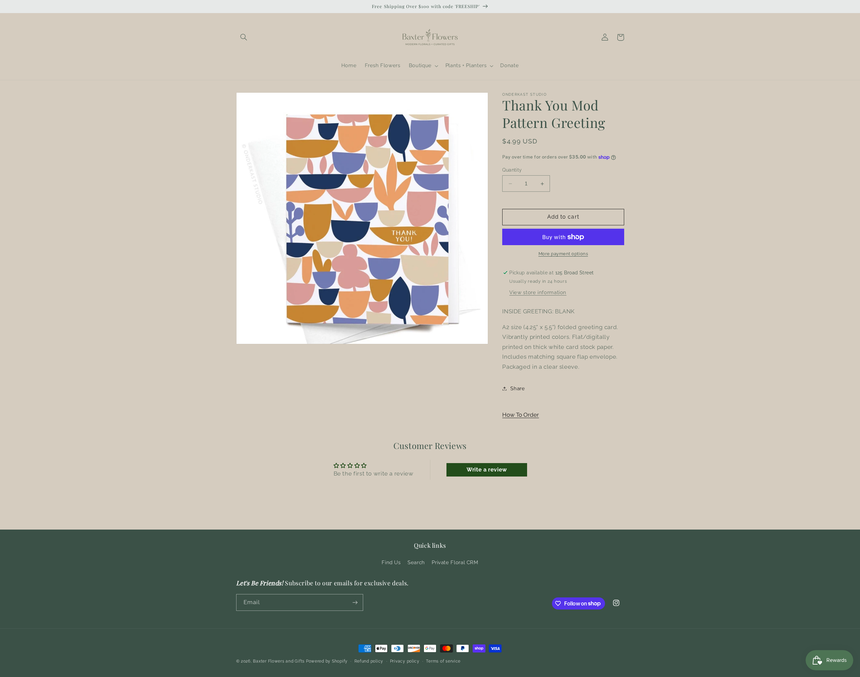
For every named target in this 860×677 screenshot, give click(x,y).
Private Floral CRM (455, 562)
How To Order (520, 414)
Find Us (391, 562)
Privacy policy (405, 661)
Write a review (487, 469)
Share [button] (517, 388)
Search (416, 562)
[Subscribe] (354, 602)
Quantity (512, 170)
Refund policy (369, 661)
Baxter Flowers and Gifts (279, 661)
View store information (537, 292)
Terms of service (443, 661)
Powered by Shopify (327, 661)
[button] (244, 37)
